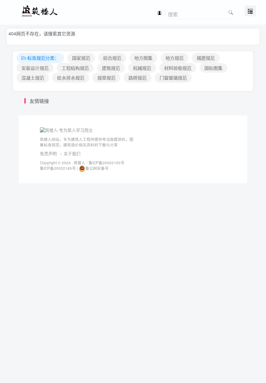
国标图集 (213, 68)
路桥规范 (137, 77)
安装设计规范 (35, 68)
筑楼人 (79, 162)
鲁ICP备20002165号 (106, 162)
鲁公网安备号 (97, 168)
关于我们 (72, 153)
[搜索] (230, 12)
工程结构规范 (75, 68)
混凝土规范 (32, 77)
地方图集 (143, 58)
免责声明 (48, 153)
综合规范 (112, 58)
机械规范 (142, 68)
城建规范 (206, 58)
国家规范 (81, 58)
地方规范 (174, 58)
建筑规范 (111, 68)
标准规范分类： (43, 58)
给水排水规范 (70, 77)
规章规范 (106, 77)
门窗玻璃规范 (173, 77)
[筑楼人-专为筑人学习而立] (66, 130)
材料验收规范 (177, 68)
